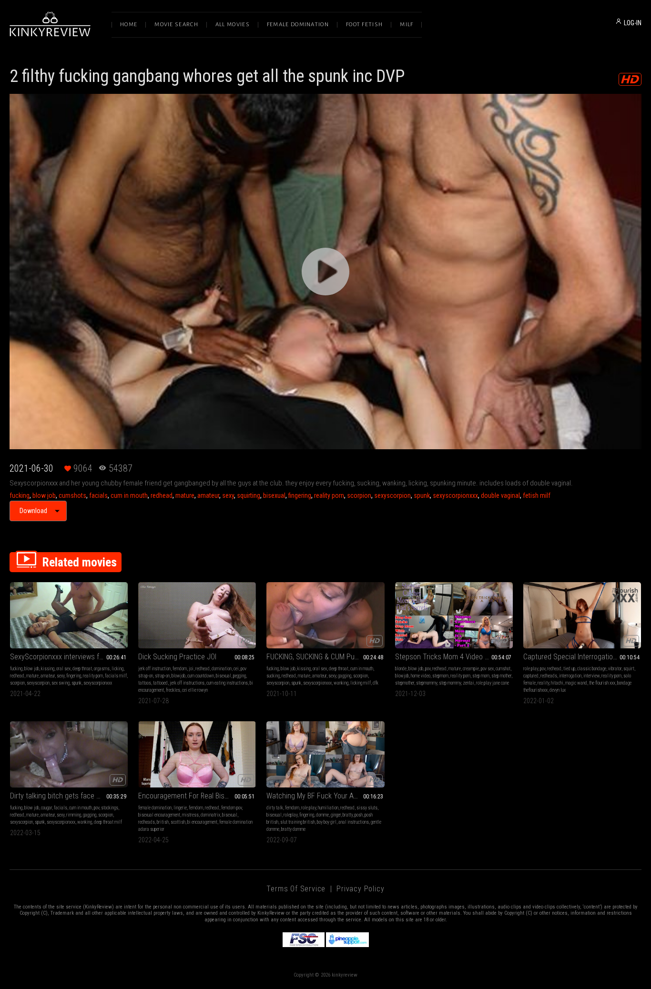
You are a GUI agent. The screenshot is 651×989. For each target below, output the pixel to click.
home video (420, 675)
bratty (348, 814)
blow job (44, 495)
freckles (173, 690)
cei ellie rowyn (195, 690)
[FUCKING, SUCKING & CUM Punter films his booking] (325, 615)
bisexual (274, 495)
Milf (406, 24)
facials (98, 495)
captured (531, 675)
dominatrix (210, 814)
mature (184, 495)
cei (236, 668)
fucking (20, 495)
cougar (46, 807)
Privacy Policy (360, 888)
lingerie (180, 807)
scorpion (359, 495)
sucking (273, 675)
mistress (190, 814)
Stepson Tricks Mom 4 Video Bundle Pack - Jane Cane (454, 656)
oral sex (63, 668)
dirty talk (274, 807)
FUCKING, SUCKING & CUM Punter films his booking (325, 656)
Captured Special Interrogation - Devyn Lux (582, 656)
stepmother (404, 683)
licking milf (360, 683)
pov (427, 668)
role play (530, 668)
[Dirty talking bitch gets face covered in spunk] (69, 754)
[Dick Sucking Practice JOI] (197, 615)
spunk (422, 495)
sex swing (60, 683)
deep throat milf (108, 822)
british (163, 822)
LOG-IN (632, 23)
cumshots (72, 495)
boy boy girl (326, 822)
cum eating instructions (227, 683)
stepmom (440, 675)
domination (222, 668)
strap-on (162, 675)
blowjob (178, 675)
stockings (109, 807)
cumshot (503, 668)
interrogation (570, 675)
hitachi (557, 683)
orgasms (102, 668)
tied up (569, 668)
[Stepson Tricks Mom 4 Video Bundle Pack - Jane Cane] (454, 615)
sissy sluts (366, 807)
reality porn (329, 495)
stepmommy (426, 683)
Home (128, 24)
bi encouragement (202, 822)
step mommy (450, 683)
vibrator (614, 668)
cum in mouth (129, 495)
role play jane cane (492, 683)
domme (322, 814)
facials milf (116, 675)
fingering (299, 495)
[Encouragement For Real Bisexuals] (197, 754)
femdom (180, 668)
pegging (239, 675)
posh (359, 814)
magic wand (576, 683)
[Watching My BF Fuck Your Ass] (325, 754)
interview (591, 675)
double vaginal (500, 495)
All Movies (232, 24)
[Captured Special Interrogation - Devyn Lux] (582, 615)
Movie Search (176, 24)
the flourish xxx (602, 683)
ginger (336, 814)
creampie (471, 668)
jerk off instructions (187, 683)
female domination (155, 807)
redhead (162, 495)
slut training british (297, 822)
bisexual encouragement (159, 814)
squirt (628, 668)
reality (543, 683)
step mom (480, 675)
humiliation (328, 807)
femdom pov (231, 807)
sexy (228, 495)
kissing (47, 668)
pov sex (487, 668)
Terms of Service (296, 888)
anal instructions (353, 822)
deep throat (82, 668)
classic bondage (591, 668)
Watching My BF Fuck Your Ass (313, 795)
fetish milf (536, 495)
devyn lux (557, 690)
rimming (73, 814)
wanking (341, 683)
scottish (178, 822)
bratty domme (293, 829)
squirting (248, 495)
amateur (208, 495)
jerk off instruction (154, 668)
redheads (548, 675)
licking (117, 668)
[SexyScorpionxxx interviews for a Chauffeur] (69, 615)
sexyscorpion (392, 495)
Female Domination (298, 24)
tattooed (160, 683)
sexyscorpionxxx (455, 495)
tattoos (144, 683)
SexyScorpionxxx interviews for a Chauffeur (69, 656)
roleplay (290, 814)
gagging (344, 675)
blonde (401, 668)
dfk (375, 683)
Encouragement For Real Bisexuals (191, 795)
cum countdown (200, 675)
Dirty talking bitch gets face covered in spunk (69, 795)
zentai (468, 683)
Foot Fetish (364, 24)
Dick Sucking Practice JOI (177, 656)
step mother (501, 675)
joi (191, 668)
